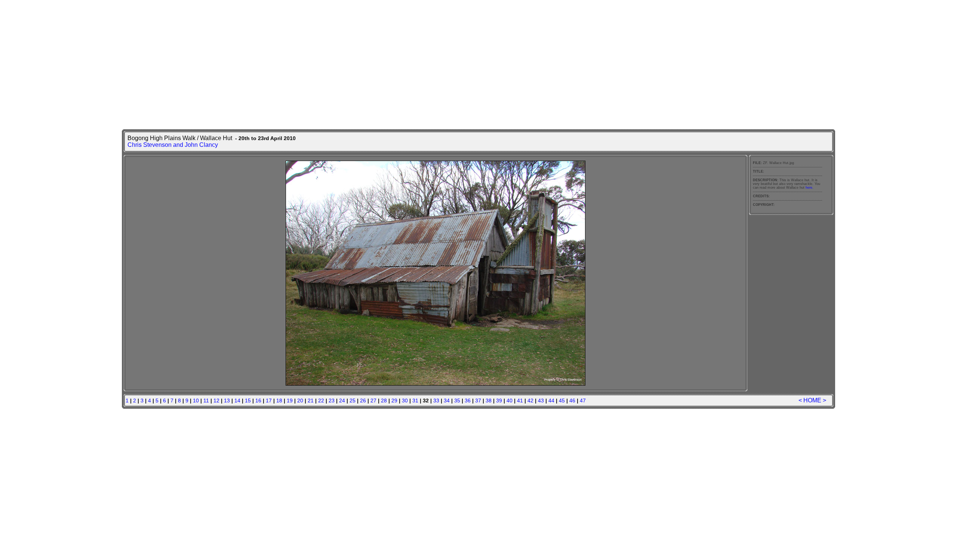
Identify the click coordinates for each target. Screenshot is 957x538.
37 (478, 401)
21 (311, 401)
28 (384, 401)
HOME (812, 400)
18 (279, 401)
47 (583, 401)
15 (248, 401)
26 (363, 401)
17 (269, 401)
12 (216, 401)
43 (541, 401)
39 (499, 401)
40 (510, 401)
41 (520, 401)
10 (196, 401)
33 (436, 401)
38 (489, 401)
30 (405, 401)
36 (468, 401)
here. (809, 187)
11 (206, 401)
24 (342, 401)
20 (300, 401)
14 (237, 401)
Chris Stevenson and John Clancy (172, 145)
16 (258, 401)
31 (415, 401)
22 (321, 401)
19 (290, 401)
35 (457, 401)
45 (562, 401)
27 (373, 401)
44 (551, 401)
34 (447, 401)
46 (572, 401)
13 (227, 401)
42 (530, 401)
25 (353, 401)
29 (394, 401)
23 (332, 401)
